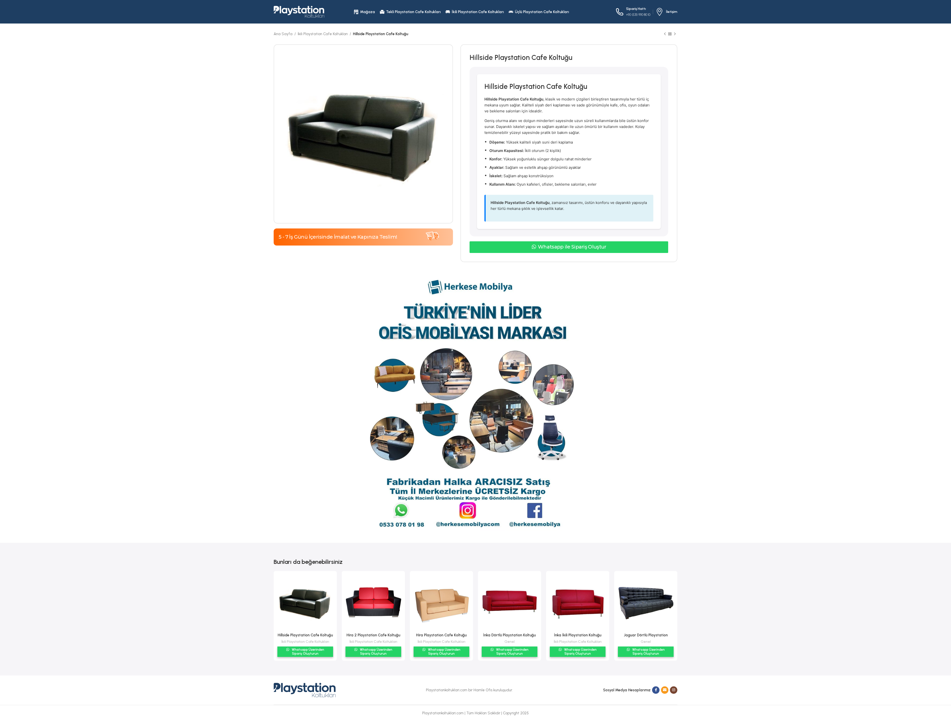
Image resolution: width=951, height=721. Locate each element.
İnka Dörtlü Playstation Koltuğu (509, 635)
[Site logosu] (299, 11)
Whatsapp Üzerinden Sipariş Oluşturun (307, 651)
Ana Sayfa (283, 34)
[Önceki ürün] (664, 34)
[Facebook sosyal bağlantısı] (656, 690)
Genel (509, 641)
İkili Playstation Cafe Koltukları (323, 34)
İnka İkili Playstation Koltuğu (577, 635)
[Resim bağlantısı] (305, 690)
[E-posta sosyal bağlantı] (664, 690)
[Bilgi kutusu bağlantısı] (666, 12)
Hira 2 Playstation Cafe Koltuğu (373, 635)
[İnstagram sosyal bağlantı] (673, 690)
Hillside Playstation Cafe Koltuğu (305, 635)
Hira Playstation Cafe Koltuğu (441, 635)
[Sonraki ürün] (674, 34)
